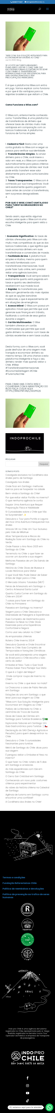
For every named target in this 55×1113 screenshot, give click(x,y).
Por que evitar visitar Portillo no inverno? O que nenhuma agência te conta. (27, 499)
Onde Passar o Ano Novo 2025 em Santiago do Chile (24, 548)
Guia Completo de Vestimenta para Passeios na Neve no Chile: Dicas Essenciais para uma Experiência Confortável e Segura (25, 624)
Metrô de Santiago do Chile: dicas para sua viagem (27, 749)
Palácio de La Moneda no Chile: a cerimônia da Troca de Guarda (23, 710)
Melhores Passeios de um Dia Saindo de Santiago (27, 562)
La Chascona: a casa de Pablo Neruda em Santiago (26, 689)
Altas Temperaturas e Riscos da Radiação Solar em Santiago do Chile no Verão (27, 539)
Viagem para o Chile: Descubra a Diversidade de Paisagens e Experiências (27, 613)
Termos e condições (14, 877)
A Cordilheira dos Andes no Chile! (23, 801)
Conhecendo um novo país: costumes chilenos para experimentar (26, 782)
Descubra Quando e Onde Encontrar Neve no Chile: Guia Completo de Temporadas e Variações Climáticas (26, 647)
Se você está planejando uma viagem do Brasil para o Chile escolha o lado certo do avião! (26, 657)
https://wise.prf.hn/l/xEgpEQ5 (23, 390)
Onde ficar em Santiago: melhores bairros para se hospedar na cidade (25, 488)
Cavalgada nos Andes (17, 482)
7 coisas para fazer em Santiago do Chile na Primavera (25, 602)
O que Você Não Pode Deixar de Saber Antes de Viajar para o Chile (26, 576)
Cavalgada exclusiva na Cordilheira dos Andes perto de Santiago (27, 476)
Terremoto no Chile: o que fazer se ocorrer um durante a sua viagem (24, 555)
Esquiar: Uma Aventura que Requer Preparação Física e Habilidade (24, 506)
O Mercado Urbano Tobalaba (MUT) (25, 582)
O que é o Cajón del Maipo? (20, 672)
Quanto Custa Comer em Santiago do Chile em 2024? (26, 595)
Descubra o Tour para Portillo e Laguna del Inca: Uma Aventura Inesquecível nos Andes (27, 522)
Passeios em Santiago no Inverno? (24, 607)
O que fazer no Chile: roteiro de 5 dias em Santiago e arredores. (26, 763)
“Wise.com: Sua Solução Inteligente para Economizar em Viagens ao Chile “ (26, 56)
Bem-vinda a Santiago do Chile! (23, 493)
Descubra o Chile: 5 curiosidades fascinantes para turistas (23, 742)
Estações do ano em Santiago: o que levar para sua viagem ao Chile (26, 696)
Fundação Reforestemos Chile (20, 883)
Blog (19, 60)
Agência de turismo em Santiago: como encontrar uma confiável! (27, 796)
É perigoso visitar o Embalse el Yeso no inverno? (27, 756)
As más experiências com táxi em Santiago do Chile (24, 771)
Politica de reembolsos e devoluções (23, 888)
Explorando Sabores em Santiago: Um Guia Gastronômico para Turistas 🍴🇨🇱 (26, 725)
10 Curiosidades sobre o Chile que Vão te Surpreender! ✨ (26, 513)
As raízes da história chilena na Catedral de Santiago (27, 789)
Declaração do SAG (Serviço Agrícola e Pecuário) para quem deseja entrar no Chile (27, 733)
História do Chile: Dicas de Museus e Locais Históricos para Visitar (25, 569)
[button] (49, 1107)
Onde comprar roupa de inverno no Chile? (25, 678)
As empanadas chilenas (19, 636)
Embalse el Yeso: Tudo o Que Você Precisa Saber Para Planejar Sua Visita (26, 666)
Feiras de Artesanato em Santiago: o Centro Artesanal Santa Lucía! (25, 588)
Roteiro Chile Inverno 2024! (20, 640)
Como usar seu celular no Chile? (23, 632)
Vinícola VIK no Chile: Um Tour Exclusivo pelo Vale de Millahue (26, 531)
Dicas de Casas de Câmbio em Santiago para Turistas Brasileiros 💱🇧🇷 (27, 718)
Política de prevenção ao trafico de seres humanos (26, 896)
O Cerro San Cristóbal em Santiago (25, 776)
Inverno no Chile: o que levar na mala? (26, 683)
